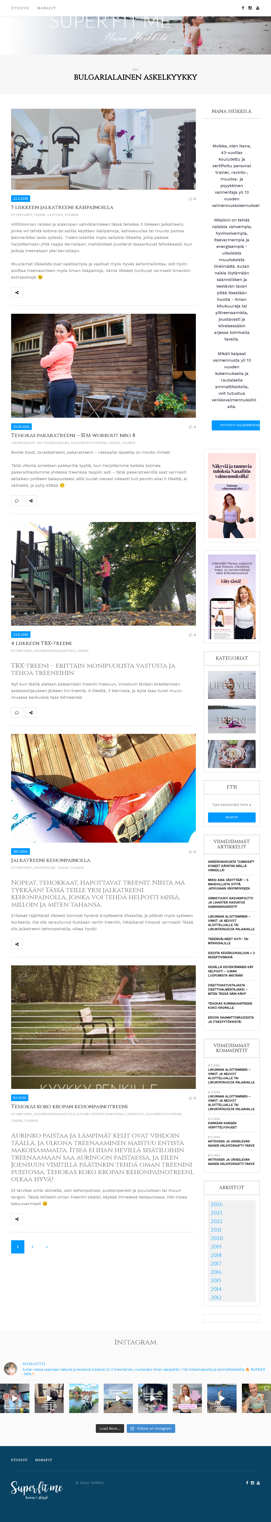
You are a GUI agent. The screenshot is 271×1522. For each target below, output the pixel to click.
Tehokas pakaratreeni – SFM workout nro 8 (73, 435)
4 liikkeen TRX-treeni (41, 643)
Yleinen (71, 215)
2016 (216, 1272)
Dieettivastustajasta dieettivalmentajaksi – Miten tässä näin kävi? (228, 989)
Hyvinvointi (21, 215)
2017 (216, 1263)
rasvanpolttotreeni (89, 443)
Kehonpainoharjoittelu (54, 651)
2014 (216, 1289)
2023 (216, 1212)
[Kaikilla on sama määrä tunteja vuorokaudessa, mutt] (153, 1398)
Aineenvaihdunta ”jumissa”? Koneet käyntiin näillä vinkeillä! (231, 866)
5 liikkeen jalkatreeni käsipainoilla (62, 207)
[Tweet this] (40, 292)
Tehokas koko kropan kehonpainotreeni (69, 1106)
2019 (216, 1246)
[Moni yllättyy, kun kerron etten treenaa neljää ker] (49, 1398)
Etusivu (20, 8)
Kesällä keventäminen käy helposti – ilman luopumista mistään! (230, 971)
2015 (216, 1280)
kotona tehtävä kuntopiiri (100, 1114)
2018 (216, 1255)
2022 (217, 1221)
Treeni (40, 215)
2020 (217, 1238)
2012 (216, 1297)
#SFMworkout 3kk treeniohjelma (40, 443)
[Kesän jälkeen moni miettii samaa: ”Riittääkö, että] (222, 1398)
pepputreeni (44, 868)
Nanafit (46, 8)
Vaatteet (55, 215)
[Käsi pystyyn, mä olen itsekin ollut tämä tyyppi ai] (187, 1398)
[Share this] (28, 292)
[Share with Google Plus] (51, 292)
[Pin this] (63, 292)
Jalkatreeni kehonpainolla (50, 860)
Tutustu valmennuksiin (241, 425)
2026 (217, 1204)
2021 (216, 1229)
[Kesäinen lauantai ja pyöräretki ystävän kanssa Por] (83, 1398)
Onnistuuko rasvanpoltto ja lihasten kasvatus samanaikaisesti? (230, 902)
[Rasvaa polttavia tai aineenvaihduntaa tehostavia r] (14, 1398)
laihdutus (135, 1114)
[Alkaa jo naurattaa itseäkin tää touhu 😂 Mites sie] (118, 1398)
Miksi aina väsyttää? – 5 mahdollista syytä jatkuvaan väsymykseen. (229, 884)
